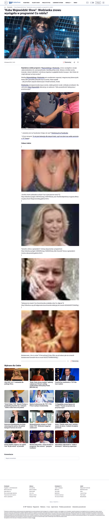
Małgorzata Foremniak (85, 487)
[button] (92, 3)
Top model (57, 491)
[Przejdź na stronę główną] (6, 4)
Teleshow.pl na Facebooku (59, 133)
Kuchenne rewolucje (59, 494)
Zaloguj (98, 2)
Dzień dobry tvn (7, 491)
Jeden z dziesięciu (59, 487)
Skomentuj (68, 62)
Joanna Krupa (83, 493)
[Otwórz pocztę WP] (87, 2)
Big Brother (57, 493)
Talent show (36, 2)
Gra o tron (31, 493)
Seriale (68, 2)
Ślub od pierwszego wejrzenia (10, 493)
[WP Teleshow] (16, 2)
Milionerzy (57, 489)
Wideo (75, 2)
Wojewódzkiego (46, 68)
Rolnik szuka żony (8, 489)
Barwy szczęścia (32, 489)
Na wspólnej (32, 487)
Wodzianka (55, 68)
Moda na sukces (32, 494)
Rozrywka (26, 2)
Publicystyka (46, 2)
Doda (81, 491)
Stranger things (32, 496)
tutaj (34, 517)
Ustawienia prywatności (79, 507)
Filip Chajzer (83, 494)
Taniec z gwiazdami (8, 496)
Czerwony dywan (58, 2)
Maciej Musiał (83, 496)
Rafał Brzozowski (84, 489)
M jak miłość (32, 491)
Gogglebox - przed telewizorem (10, 487)
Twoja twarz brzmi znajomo (10, 494)
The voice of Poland (59, 496)
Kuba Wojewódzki (33, 87)
